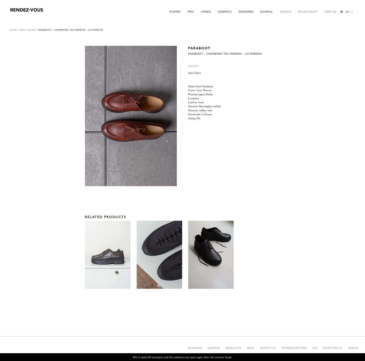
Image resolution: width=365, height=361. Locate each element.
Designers (246, 11)
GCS (315, 347)
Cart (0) (330, 11)
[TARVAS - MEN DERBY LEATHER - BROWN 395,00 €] (107, 255)
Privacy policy (333, 347)
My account (307, 11)
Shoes (32, 29)
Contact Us (268, 347)
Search (285, 11)
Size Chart (194, 73)
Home (13, 29)
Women (175, 11)
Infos (250, 347)
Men (191, 11)
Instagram (195, 347)
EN (347, 11)
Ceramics (225, 11)
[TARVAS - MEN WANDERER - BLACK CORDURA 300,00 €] (159, 255)
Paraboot (199, 47)
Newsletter (233, 347)
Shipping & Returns (294, 347)
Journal (266, 11)
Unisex (206, 11)
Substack (214, 347)
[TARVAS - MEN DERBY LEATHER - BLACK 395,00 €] (211, 255)
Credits (353, 347)
